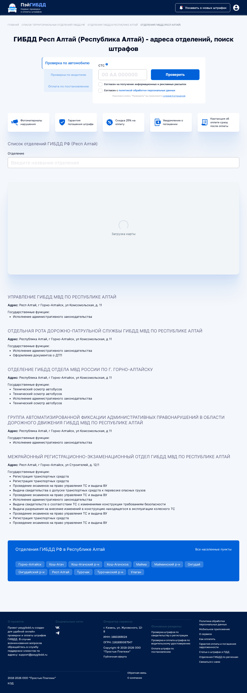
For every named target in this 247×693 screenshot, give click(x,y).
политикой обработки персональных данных (147, 90)
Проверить (175, 74)
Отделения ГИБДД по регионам (218, 656)
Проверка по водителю (68, 75)
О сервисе (205, 634)
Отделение (16, 153)
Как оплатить (207, 639)
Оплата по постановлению (68, 86)
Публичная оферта (115, 656)
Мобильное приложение (214, 629)
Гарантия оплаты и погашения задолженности (217, 645)
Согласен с (139, 90)
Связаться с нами (209, 661)
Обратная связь (136, 672)
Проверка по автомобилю (67, 63)
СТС (101, 65)
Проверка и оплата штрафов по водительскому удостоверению (170, 642)
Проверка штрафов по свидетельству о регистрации (169, 633)
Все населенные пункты (213, 549)
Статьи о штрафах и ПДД (214, 651)
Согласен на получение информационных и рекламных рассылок (144, 84)
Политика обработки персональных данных (213, 622)
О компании (134, 677)
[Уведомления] (236, 8)
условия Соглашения (173, 95)
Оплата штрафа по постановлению (162, 650)
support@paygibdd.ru (33, 654)
